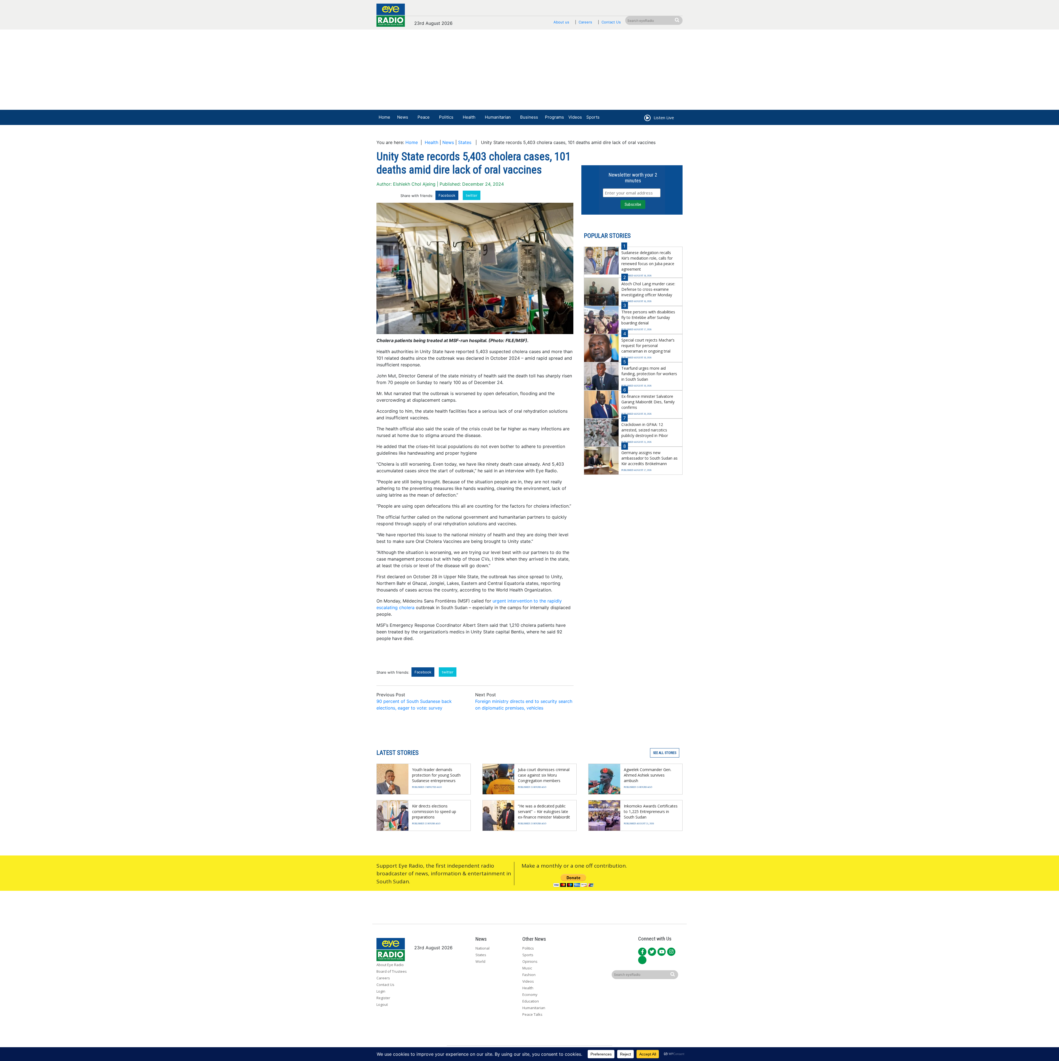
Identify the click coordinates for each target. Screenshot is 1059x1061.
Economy (529, 994)
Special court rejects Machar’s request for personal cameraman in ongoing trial (648, 345)
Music (527, 968)
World (480, 961)
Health (469, 117)
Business (529, 117)
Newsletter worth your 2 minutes (633, 177)
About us (561, 22)
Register (383, 997)
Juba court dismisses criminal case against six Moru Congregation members (543, 775)
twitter (471, 195)
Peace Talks (532, 1014)
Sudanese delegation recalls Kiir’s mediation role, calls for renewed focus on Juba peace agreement (647, 261)
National (482, 948)
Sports (593, 117)
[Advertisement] (529, 71)
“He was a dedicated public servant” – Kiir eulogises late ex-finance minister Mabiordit (544, 811)
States (464, 142)
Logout (382, 1004)
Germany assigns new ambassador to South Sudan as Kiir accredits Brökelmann (649, 458)
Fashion (529, 974)
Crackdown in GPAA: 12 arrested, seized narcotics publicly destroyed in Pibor (644, 430)
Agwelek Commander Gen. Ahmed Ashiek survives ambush (647, 775)
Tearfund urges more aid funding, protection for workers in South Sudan (649, 374)
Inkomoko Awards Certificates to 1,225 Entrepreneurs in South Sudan (651, 811)
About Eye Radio (390, 964)
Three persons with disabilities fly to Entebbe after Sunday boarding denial (648, 317)
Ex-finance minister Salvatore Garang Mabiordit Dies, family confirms (648, 402)
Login (380, 991)
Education (530, 1001)
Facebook (446, 195)
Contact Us (611, 22)
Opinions (529, 961)
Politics (446, 117)
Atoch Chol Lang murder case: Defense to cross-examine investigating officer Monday (648, 289)
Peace (424, 117)
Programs (554, 117)
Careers (585, 22)
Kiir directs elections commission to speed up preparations (434, 811)
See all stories (664, 753)
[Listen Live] (647, 118)
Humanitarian (498, 117)
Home (384, 117)
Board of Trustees (391, 971)
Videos (575, 117)
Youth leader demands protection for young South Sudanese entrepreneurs (436, 775)
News (402, 117)
